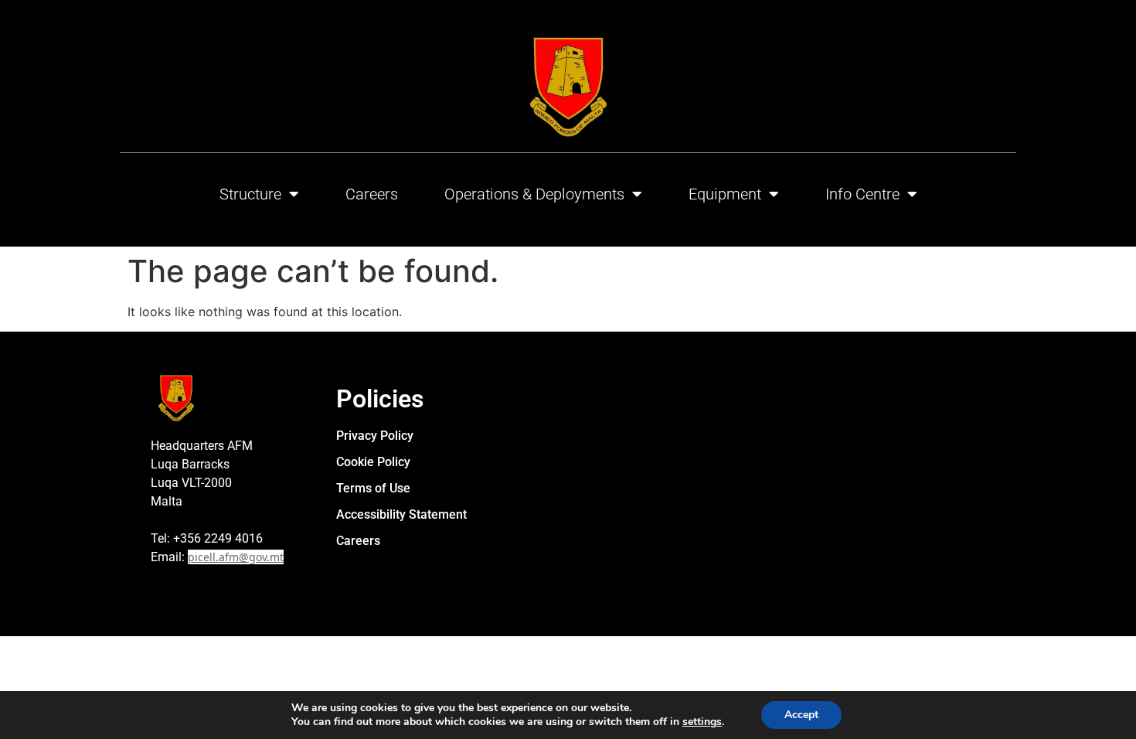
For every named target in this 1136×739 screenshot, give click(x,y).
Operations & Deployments (534, 194)
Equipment (725, 194)
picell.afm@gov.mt (236, 557)
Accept (801, 714)
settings (702, 722)
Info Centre (862, 194)
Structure (250, 194)
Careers (371, 194)
